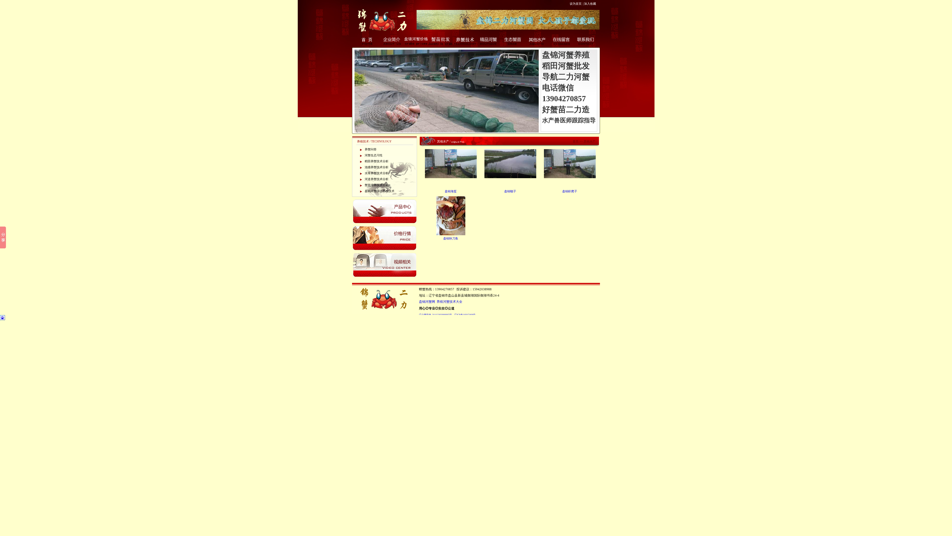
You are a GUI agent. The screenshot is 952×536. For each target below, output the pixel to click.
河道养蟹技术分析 (376, 179)
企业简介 (392, 41)
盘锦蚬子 (510, 191)
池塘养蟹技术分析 (376, 167)
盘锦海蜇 (451, 191)
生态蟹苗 (513, 41)
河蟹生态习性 (374, 155)
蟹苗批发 (440, 41)
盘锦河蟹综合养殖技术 (379, 191)
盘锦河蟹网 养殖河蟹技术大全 (440, 301)
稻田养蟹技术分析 (376, 161)
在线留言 (562, 41)
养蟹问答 (371, 149)
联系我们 (586, 41)
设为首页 (576, 3)
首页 (367, 41)
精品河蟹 (489, 41)
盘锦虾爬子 (569, 191)
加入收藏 (590, 3)
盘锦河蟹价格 (416, 41)
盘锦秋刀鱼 (450, 238)
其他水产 (537, 41)
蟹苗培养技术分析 (376, 185)
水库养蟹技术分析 (376, 173)
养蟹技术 (464, 41)
